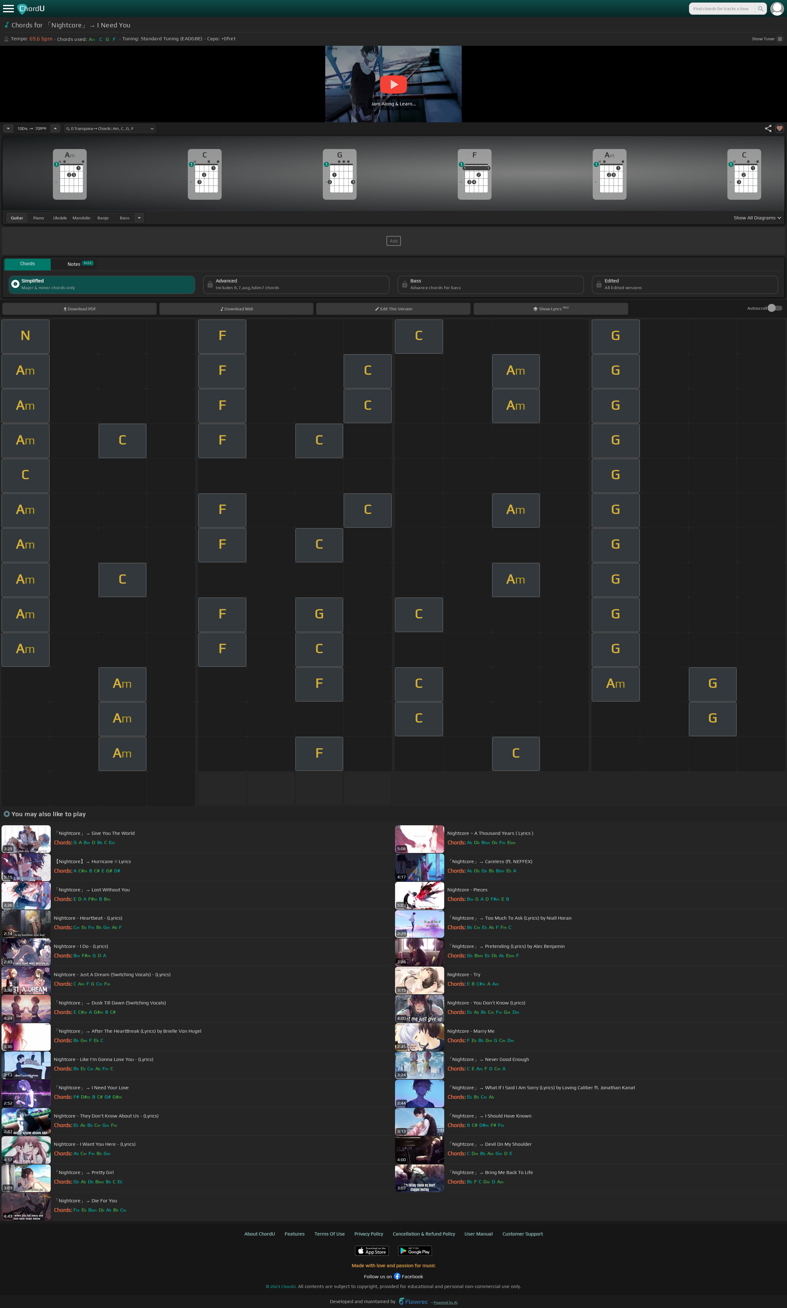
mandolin (81, 217)
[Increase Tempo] (55, 128)
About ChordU (259, 1234)
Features (295, 1234)
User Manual (479, 1234)
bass (124, 217)
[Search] (760, 8)
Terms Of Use (329, 1234)
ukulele (60, 217)
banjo (103, 217)
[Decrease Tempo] (8, 128)
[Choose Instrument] (139, 217)
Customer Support (523, 1234)
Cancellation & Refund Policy (424, 1234)
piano (38, 217)
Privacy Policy (368, 1234)
